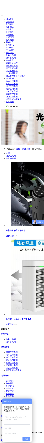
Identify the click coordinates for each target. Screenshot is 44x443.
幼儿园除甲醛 (12, 66)
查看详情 (10, 236)
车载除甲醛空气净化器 (15, 230)
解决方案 (10, 60)
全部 (8, 153)
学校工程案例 (12, 91)
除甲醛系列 (11, 58)
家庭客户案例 (12, 94)
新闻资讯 (10, 42)
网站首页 (10, 19)
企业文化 (10, 29)
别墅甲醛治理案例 (14, 99)
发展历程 (10, 37)
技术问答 (10, 50)
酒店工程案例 (12, 81)
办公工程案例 (12, 96)
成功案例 (10, 78)
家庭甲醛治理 (12, 63)
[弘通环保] (22, 7)
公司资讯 (10, 45)
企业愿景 (10, 32)
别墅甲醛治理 (12, 68)
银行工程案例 (12, 86)
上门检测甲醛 (12, 73)
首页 (18, 149)
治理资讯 (10, 47)
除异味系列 (11, 55)
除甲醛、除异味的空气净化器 (18, 319)
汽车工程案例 (12, 84)
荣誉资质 (10, 35)
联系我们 (10, 40)
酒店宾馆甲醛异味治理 (15, 76)
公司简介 (10, 22)
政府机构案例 (12, 89)
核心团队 (10, 27)
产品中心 (10, 53)
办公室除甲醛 (12, 71)
